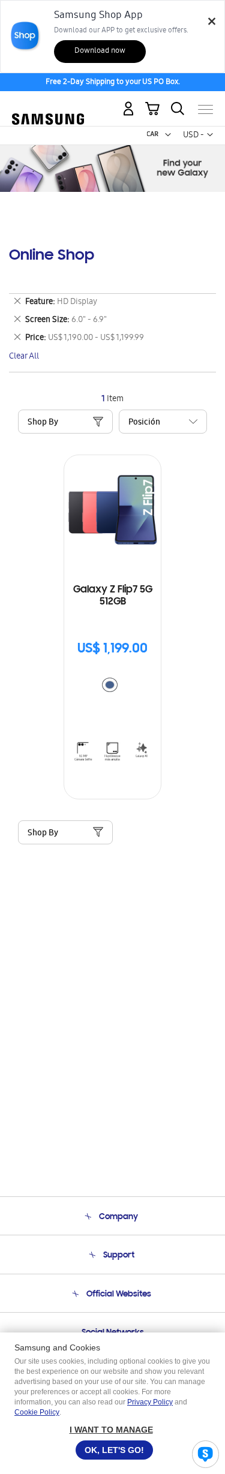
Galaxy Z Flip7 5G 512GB (112, 596)
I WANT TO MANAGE (111, 1429)
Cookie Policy (36, 1412)
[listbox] (113, 686)
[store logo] (48, 104)
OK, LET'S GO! (114, 1450)
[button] (168, 135)
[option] (110, 685)
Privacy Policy (150, 1402)
